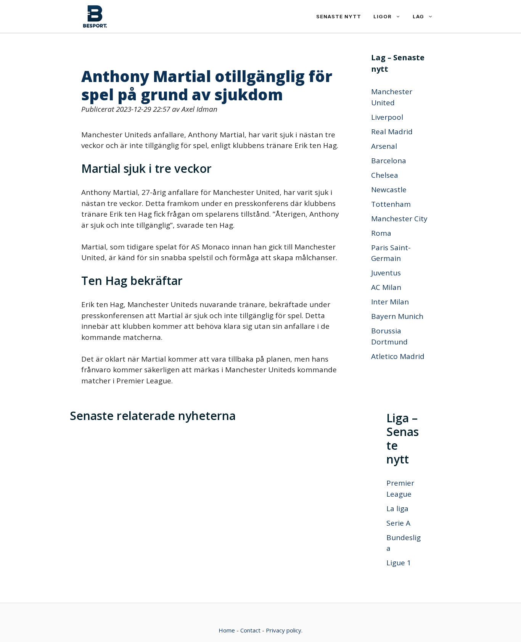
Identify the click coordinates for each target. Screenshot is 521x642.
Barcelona (388, 161)
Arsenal (384, 146)
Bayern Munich (397, 316)
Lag (418, 16)
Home (227, 630)
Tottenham (391, 204)
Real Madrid (392, 132)
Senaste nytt (338, 16)
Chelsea (384, 175)
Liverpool (387, 117)
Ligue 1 (398, 563)
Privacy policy (283, 630)
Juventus (386, 273)
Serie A (398, 523)
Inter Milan (390, 302)
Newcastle (389, 190)
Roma (381, 233)
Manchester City (399, 219)
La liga (397, 508)
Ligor (382, 16)
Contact (250, 630)
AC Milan (386, 287)
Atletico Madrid (398, 356)
